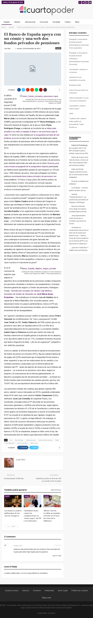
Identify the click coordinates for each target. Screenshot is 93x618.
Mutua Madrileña (9, 443)
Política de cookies (79, 590)
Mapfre (57, 440)
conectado (24, 573)
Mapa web (46, 598)
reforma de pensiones (22, 443)
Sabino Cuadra (34, 443)
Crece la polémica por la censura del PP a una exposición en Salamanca (78, 240)
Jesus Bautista (76, 215)
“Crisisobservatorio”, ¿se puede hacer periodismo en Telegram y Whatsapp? (78, 199)
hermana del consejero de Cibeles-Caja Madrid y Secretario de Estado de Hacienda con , (28, 294)
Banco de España (19, 440)
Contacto (37, 590)
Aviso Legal (63, 590)
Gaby (73, 194)
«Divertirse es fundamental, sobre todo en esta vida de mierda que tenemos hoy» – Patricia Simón (79, 233)
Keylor (73, 169)
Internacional (30, 22)
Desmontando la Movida (13, 478)
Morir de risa (81, 190)
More (77, 22)
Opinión (17, 22)
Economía (44, 22)
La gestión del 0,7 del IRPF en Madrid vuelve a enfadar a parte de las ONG (78, 150)
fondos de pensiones (31, 440)
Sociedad (56, 22)
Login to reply (56, 556)
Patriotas (84, 250)
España (7, 22)
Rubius (73, 157)
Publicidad (49, 590)
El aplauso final (75, 85)
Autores (25, 590)
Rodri (73, 181)
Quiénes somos (11, 590)
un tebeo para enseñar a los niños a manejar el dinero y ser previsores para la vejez (30, 131)
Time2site (51, 613)
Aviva (10, 440)
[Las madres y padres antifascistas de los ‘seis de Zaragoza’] (13, 501)
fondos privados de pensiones (46, 440)
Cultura (67, 22)
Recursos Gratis (77, 206)
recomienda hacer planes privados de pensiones (32, 176)
